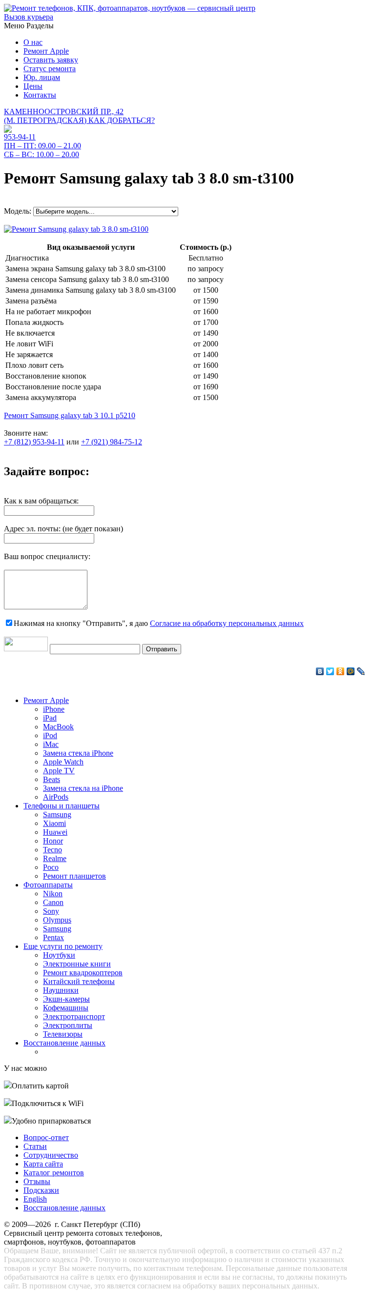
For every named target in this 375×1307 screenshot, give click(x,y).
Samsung (57, 814)
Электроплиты (67, 1025)
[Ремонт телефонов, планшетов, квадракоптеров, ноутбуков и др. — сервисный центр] (129, 8)
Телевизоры (63, 1034)
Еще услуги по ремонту (63, 946)
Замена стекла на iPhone (83, 788)
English (35, 1199)
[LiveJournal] (361, 671)
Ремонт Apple (46, 51)
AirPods (55, 797)
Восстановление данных (64, 1043)
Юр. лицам (41, 77)
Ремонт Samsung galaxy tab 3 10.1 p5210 (69, 415)
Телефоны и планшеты (61, 806)
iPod (50, 735)
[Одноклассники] (340, 671)
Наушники (61, 990)
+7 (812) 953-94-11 (34, 442)
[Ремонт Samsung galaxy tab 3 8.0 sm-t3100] (76, 226)
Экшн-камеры (66, 999)
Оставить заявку (50, 60)
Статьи (35, 1146)
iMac (51, 744)
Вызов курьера (28, 17)
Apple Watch (63, 762)
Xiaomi (54, 823)
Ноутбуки (59, 955)
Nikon (52, 893)
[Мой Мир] (351, 671)
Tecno (52, 849)
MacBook (58, 727)
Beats (51, 779)
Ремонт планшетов (74, 876)
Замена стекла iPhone (78, 753)
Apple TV (59, 770)
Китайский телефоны (79, 981)
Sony (51, 911)
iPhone (53, 709)
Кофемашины (65, 1008)
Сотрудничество (50, 1155)
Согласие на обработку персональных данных (227, 623)
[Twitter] (330, 671)
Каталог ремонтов (53, 1172)
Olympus (57, 920)
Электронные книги (77, 964)
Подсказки (41, 1190)
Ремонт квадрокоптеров (83, 972)
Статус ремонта (49, 68)
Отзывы (36, 1181)
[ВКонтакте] (320, 671)
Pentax (53, 937)
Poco (51, 867)
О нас (32, 42)
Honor (53, 841)
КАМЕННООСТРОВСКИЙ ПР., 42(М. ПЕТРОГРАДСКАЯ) (79, 115)
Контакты (39, 95)
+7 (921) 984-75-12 (111, 442)
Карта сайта (43, 1164)
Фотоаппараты (48, 885)
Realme (54, 858)
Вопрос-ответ (46, 1137)
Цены (32, 86)
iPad (50, 718)
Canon (53, 902)
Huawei (55, 832)
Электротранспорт (74, 1016)
